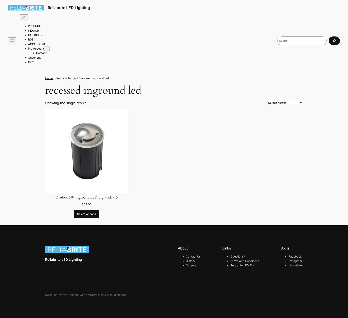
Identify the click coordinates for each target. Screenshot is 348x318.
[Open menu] (12, 40)
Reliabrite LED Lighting (69, 7)
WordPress (93, 294)
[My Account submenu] (47, 49)
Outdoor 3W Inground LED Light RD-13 (86, 197)
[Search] (334, 40)
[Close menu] (24, 17)
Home (49, 78)
